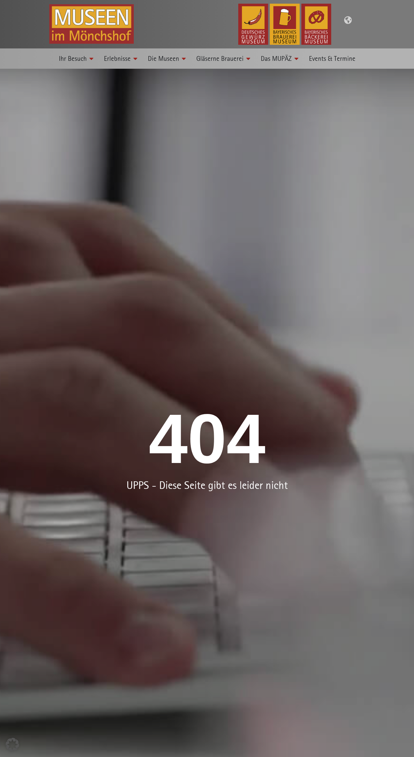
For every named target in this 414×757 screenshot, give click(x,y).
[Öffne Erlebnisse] (135, 59)
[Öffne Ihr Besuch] (91, 59)
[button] (12, 744)
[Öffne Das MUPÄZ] (296, 59)
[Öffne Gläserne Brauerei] (248, 59)
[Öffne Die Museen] (184, 59)
